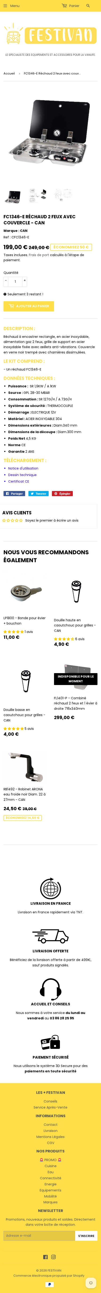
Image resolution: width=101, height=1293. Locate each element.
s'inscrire (86, 1236)
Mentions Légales (50, 1136)
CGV (50, 1143)
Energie (51, 1184)
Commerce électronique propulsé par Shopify (48, 1275)
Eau (51, 1172)
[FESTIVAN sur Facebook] (45, 1257)
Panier (73, 6)
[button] (14, 631)
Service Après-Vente (50, 1107)
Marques (50, 1202)
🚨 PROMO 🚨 (50, 1160)
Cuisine (51, 1166)
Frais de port (39, 255)
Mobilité (50, 1196)
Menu (14, 6)
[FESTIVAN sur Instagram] (53, 1257)
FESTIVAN (54, 1270)
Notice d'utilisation (23, 468)
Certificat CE (18, 481)
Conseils (50, 1101)
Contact (51, 1124)
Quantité (11, 272)
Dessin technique (22, 475)
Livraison (51, 1130)
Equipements (50, 1190)
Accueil (9, 73)
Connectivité (50, 1178)
